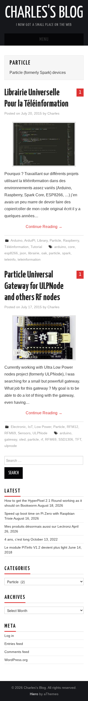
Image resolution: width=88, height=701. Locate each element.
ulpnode (10, 446)
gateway (10, 439)
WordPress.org (16, 660)
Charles (53, 113)
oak (44, 253)
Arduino (16, 240)
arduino (60, 247)
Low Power (42, 427)
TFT (78, 439)
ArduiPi (29, 240)
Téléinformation (16, 247)
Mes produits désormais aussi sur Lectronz (37, 526)
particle (54, 253)
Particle (55, 240)
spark (66, 253)
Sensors (24, 433)
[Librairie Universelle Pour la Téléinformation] (44, 144)
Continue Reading (44, 227)
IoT (30, 427)
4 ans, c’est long (17, 539)
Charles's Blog (44, 13)
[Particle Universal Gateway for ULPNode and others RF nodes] (44, 337)
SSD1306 (65, 439)
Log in (9, 636)
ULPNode (40, 433)
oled (22, 439)
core (71, 247)
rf (42, 439)
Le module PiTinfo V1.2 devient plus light (35, 547)
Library (42, 240)
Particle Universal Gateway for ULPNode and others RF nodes (34, 286)
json (23, 253)
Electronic (18, 427)
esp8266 (11, 253)
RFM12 (72, 427)
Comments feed (16, 652)
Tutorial (36, 247)
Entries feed (13, 644)
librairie (33, 253)
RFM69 (10, 433)
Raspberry (71, 240)
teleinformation (29, 259)
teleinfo (10, 259)
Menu (44, 39)
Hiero (34, 694)
